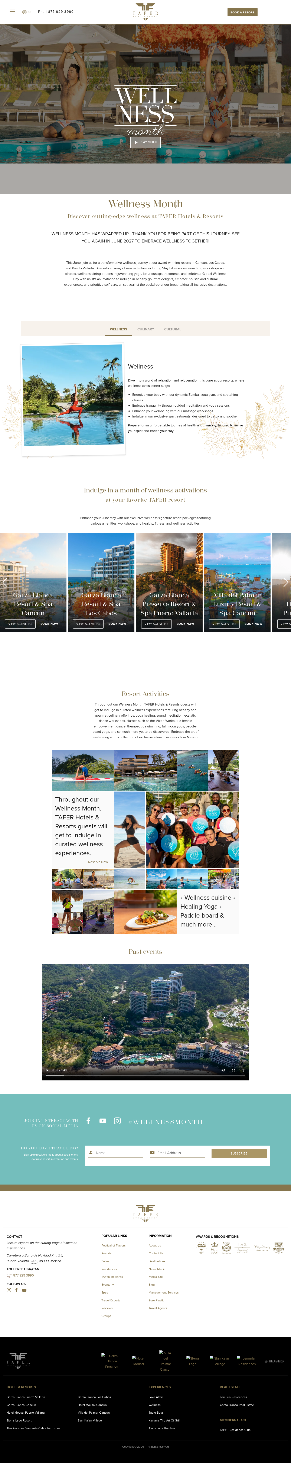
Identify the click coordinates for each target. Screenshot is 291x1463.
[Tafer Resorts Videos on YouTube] (102, 1123)
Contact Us (156, 1253)
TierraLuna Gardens (162, 1428)
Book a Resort (242, 12)
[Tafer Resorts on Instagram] (117, 1123)
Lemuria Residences (233, 1397)
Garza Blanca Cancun (21, 1405)
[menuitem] (108, 1285)
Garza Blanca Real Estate (237, 1405)
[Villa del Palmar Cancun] (166, 1361)
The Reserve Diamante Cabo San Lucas (33, 1428)
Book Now (49, 624)
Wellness (155, 1405)
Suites (105, 1261)
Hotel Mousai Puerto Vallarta (26, 1412)
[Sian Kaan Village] (220, 1361)
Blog (152, 1284)
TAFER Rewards (112, 1276)
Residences (109, 1269)
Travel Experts (110, 1300)
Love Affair (156, 1397)
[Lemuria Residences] (247, 1361)
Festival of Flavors (113, 1245)
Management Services (164, 1292)
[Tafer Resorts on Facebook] (88, 1123)
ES (29, 11)
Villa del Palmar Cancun (94, 1412)
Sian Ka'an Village (90, 1420)
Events (105, 1284)
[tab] (118, 329)
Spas (104, 1292)
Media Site (156, 1276)
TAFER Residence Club (235, 1429)
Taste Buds (156, 1412)
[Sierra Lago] (193, 1361)
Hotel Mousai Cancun (92, 1405)
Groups (106, 1316)
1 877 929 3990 (22, 1275)
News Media (157, 1269)
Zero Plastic (156, 1300)
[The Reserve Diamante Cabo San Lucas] (274, 1361)
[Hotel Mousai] (138, 1361)
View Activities (20, 624)
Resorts (106, 1253)
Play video (145, 142)
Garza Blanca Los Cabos (94, 1397)
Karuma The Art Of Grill (164, 1420)
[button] (5, 582)
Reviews (107, 1308)
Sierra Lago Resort (19, 1420)
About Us (155, 1245)
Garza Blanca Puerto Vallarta (26, 1397)
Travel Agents (158, 1308)
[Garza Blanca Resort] (111, 1361)
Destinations (157, 1261)
